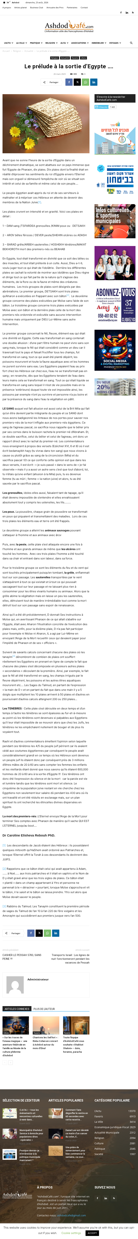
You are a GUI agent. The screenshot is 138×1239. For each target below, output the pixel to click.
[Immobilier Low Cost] (115, 394)
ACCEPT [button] (92, 1233)
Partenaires (72, 7)
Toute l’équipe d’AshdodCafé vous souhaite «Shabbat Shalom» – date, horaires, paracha (73, 1044)
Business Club (36, 7)
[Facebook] (121, 12)
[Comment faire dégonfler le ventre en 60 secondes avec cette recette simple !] (56, 1113)
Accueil (6, 50)
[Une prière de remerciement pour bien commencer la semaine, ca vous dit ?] (56, 1151)
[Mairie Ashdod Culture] (115, 237)
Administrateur (38, 979)
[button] (131, 43)
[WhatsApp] (85, 82)
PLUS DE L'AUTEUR (44, 1009)
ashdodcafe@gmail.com (71, 1215)
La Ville (20, 43)
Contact (84, 7)
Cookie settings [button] (71, 1233)
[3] (4, 906)
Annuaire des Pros (55, 7)
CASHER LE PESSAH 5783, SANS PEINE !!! (22, 956)
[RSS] (132, 12)
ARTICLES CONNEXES (17, 1009)
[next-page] (10, 1062)
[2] (4, 868)
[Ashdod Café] (69, 27)
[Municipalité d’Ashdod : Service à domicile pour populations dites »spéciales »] (10, 1134)
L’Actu (7, 43)
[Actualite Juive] (115, 321)
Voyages (113, 43)
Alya (63, 43)
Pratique (35, 43)
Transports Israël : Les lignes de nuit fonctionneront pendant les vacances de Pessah (70, 958)
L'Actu (83, 58)
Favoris (75, 58)
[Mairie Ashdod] (115, 195)
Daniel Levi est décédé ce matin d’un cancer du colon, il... (77, 1133)
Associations (78, 43)
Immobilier (98, 43)
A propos (7, 7)
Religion (50, 43)
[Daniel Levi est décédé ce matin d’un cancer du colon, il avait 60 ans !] (56, 1134)
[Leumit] (115, 279)
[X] (77, 82)
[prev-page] (5, 1062)
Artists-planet (20, 7)
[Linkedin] (127, 12)
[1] (39, 202)
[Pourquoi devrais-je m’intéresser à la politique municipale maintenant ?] (10, 1154)
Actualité (28, 50)
